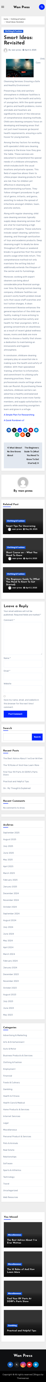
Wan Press (21, 7)
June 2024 (8, 934)
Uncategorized (10, 1190)
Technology (9, 1177)
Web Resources (10, 1197)
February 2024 (10, 961)
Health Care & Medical (14, 1103)
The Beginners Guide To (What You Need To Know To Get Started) (31, 455)
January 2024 (10, 967)
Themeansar (23, 1378)
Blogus (37, 1374)
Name (7, 658)
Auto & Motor (9, 1049)
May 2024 (8, 940)
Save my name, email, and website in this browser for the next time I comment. (21, 703)
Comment (9, 620)
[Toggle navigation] (2, 7)
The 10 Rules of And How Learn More (21, 765)
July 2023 (8, 1001)
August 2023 (9, 994)
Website (7, 683)
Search (7, 728)
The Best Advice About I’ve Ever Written (23, 758)
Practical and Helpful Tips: (16, 781)
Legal (6, 1123)
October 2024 (10, 907)
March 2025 (9, 873)
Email (7, 671)
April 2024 (8, 947)
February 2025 (10, 880)
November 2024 (11, 900)
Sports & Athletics (12, 1170)
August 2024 (9, 920)
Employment (9, 1069)
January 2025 (10, 886)
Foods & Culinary (11, 1082)
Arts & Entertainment (13, 1042)
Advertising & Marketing (15, 1035)
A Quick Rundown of (14, 420)
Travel (6, 1184)
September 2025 (11, 832)
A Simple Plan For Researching (19, 414)
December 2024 (11, 893)
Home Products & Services (16, 1109)
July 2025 (8, 846)
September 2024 (11, 913)
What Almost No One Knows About (14, 452)
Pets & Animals (10, 1143)
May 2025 (8, 859)
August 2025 (9, 839)
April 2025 (8, 866)
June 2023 (8, 1008)
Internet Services (11, 1116)
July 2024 (8, 927)
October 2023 (10, 988)
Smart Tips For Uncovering (20, 526)
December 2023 (11, 974)
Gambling (8, 1089)
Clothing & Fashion (13, 31)
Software (8, 1163)
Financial (7, 1076)
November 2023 (11, 981)
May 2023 (8, 1015)
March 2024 (9, 954)
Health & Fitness (11, 1096)
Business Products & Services (18, 1055)
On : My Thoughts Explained (17, 788)
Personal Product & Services (17, 1136)
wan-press (16, 50)
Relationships (9, 1157)
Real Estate (8, 1150)
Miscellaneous (10, 1130)
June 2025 (8, 853)
